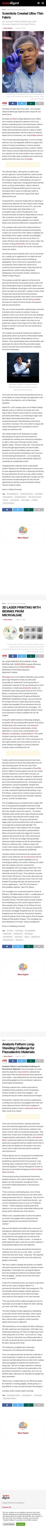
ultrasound (22, 1075)
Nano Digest (8, 28)
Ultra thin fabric (8, 503)
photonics (6, 734)
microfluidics (15, 734)
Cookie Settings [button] (9, 1524)
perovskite (36, 299)
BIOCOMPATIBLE (28, 667)
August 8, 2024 (20, 1056)
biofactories (7, 934)
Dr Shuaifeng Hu (12, 494)
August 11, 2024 (21, 619)
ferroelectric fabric (13, 1395)
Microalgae (6, 677)
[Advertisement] (23, 164)
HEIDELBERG (20, 664)
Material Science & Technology (16, 9)
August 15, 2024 (21, 28)
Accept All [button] (20, 1524)
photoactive (27, 688)
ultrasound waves (31, 1108)
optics (32, 731)
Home (4, 9)
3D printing (19, 930)
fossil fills (37, 768)
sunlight (29, 159)
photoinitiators (8, 940)
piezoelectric (24, 1072)
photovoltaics (21, 244)
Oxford (14, 119)
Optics (27, 937)
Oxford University (27, 494)
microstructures (29, 857)
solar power (25, 500)
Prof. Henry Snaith (35, 497)
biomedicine (28, 734)
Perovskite (38, 494)
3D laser (14, 723)
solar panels (14, 500)
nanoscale (34, 725)
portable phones (36, 135)
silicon (15, 127)
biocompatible (30, 930)
